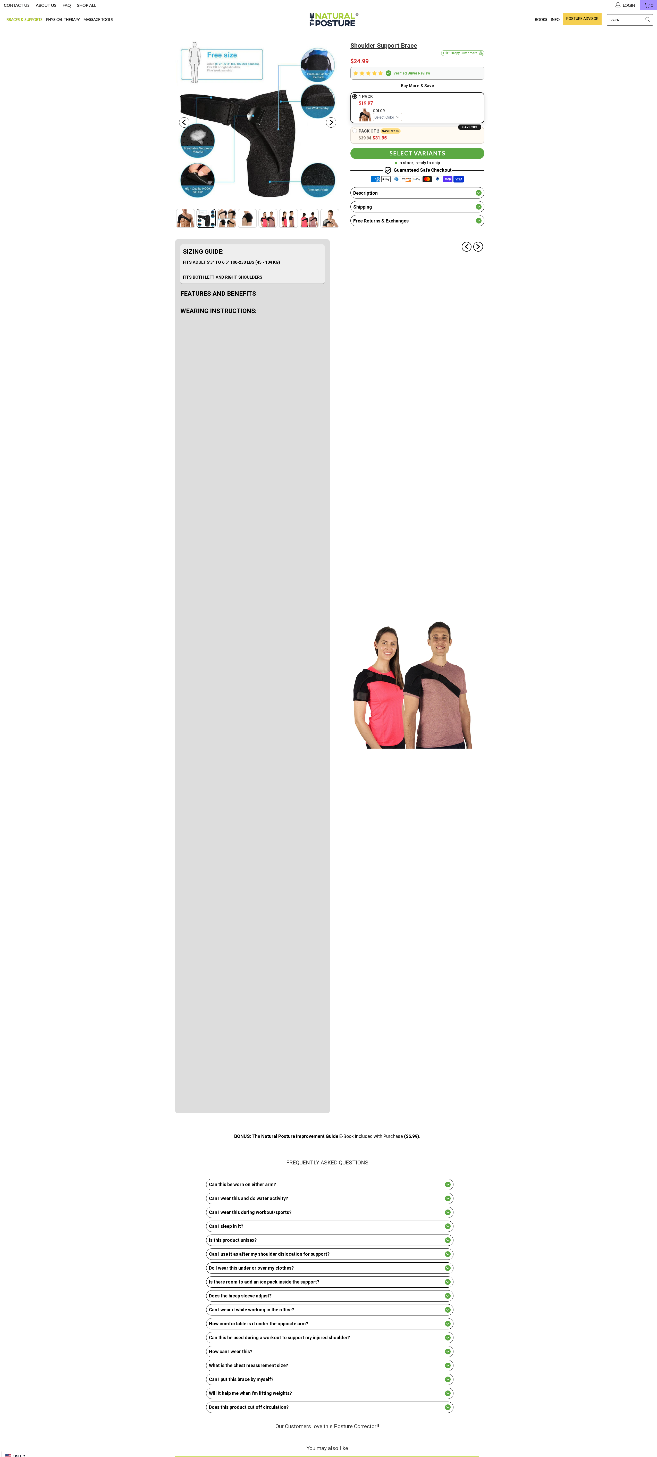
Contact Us (17, 5)
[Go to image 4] (247, 218)
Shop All (86, 5)
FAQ (67, 5)
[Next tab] (478, 247)
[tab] (252, 264)
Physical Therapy (63, 19)
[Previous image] (184, 122)
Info (555, 19)
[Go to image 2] (206, 218)
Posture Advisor (582, 18)
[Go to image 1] (185, 218)
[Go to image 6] (289, 218)
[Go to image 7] (309, 218)
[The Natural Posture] (332, 20)
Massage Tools (98, 19)
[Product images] (257, 122)
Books (541, 19)
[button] (417, 73)
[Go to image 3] (227, 218)
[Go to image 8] (330, 218)
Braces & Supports (24, 19)
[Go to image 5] (268, 218)
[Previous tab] (466, 247)
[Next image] (331, 122)
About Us (46, 5)
